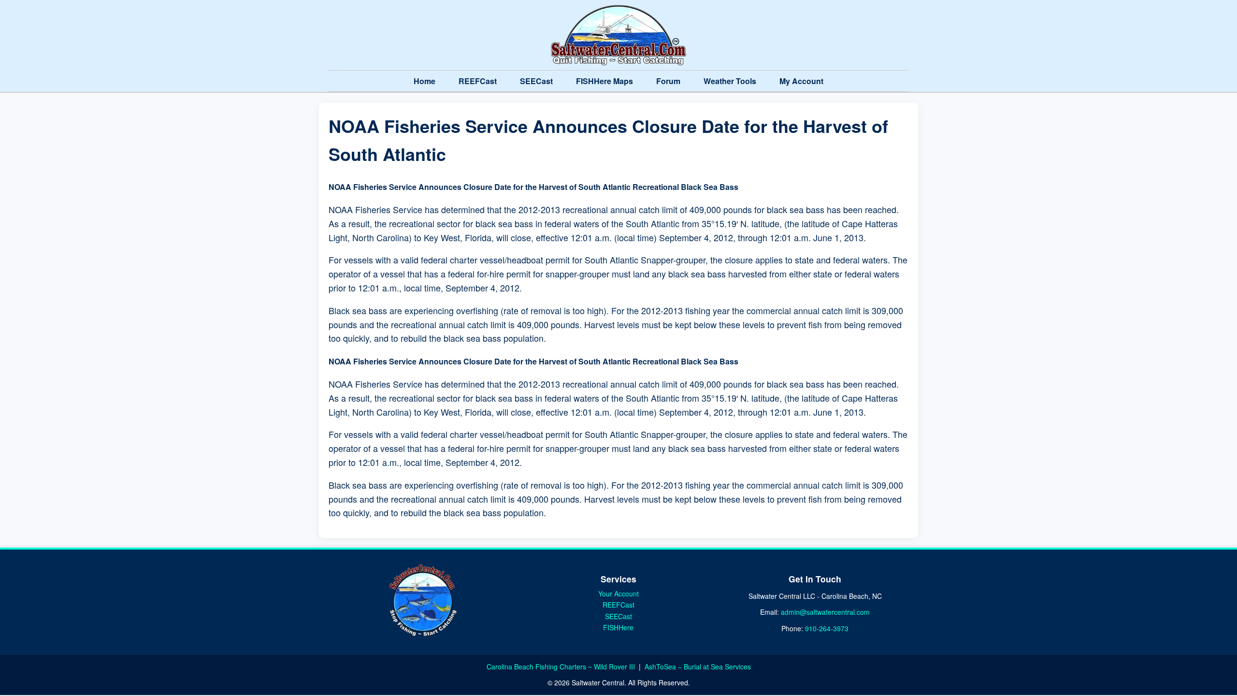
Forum (668, 81)
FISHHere (618, 627)
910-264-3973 (827, 628)
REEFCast (478, 81)
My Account (801, 81)
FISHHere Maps (604, 81)
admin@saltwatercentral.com (825, 612)
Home (424, 81)
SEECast (536, 81)
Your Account (618, 593)
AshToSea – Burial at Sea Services (698, 666)
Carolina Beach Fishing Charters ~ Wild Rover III (562, 666)
